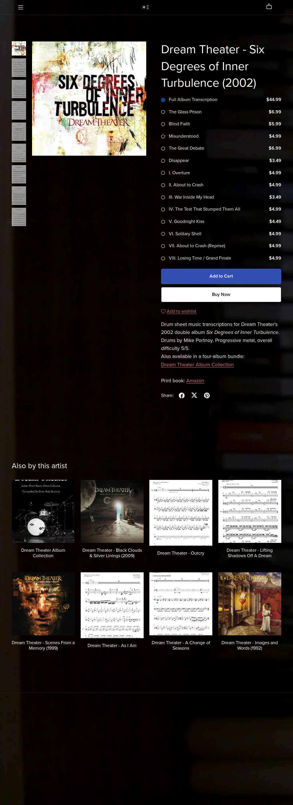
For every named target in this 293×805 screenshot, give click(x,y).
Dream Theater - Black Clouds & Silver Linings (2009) (112, 553)
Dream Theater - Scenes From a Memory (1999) (43, 645)
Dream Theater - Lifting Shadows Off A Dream (250, 553)
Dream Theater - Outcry (180, 553)
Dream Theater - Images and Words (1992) (249, 645)
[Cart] (271, 6)
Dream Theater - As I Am (112, 645)
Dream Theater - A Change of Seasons (181, 645)
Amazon (195, 381)
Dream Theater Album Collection (197, 365)
